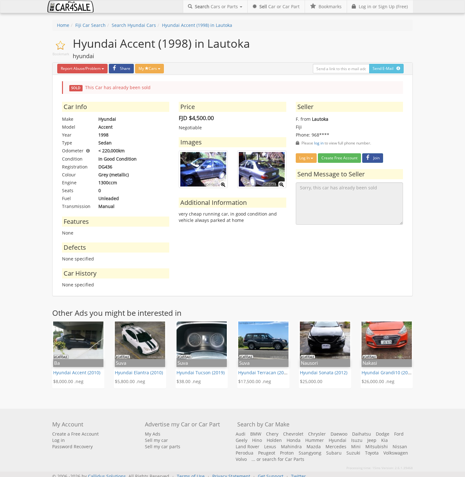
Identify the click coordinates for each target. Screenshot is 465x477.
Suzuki (353, 453)
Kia (384, 440)
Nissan (400, 446)
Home (63, 25)
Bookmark (61, 54)
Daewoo (339, 434)
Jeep (371, 440)
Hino (257, 440)
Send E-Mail (384, 68)
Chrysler (317, 434)
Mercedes (336, 446)
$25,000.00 (311, 381)
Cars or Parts (217, 6)
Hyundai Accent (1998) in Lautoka (197, 25)
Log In (305, 158)
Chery (272, 434)
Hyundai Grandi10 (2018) (388, 373)
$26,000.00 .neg (378, 381)
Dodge (382, 434)
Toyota (372, 453)
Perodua (244, 453)
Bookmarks (329, 6)
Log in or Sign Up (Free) (382, 6)
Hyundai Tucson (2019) (201, 373)
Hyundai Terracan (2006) (264, 373)
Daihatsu (361, 434)
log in (319, 142)
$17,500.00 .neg (254, 381)
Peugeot (266, 453)
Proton (287, 453)
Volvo (241, 459)
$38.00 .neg (189, 381)
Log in (58, 440)
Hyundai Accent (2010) (76, 373)
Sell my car (156, 440)
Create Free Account (339, 158)
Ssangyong (310, 453)
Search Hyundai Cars (134, 25)
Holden (274, 440)
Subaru (334, 453)
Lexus (270, 446)
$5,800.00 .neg (130, 381)
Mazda (314, 446)
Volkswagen (395, 453)
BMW (255, 434)
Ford (399, 434)
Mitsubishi (376, 446)
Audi (240, 434)
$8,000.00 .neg (68, 381)
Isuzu (357, 440)
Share (125, 68)
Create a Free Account (75, 434)
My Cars (148, 68)
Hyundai (337, 440)
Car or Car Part (279, 6)
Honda (294, 440)
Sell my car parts (162, 446)
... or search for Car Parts (277, 459)
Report (81, 68)
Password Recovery (72, 446)
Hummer (314, 440)
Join (376, 158)
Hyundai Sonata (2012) (323, 373)
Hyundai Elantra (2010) (139, 373)
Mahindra (291, 446)
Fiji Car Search (90, 25)
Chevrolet (293, 434)
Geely (241, 440)
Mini (356, 446)
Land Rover (247, 446)
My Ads (152, 434)
